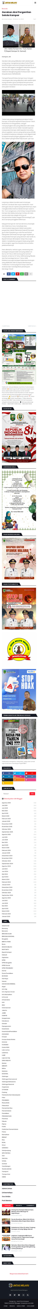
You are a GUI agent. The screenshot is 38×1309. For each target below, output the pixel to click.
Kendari (4, 1023)
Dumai (4, 971)
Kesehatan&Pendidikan (9, 1031)
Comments (30, 1205)
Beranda (5, 9)
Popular (8, 1205)
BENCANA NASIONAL (8, 936)
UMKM (4, 1177)
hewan (4, 981)
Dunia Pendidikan (7, 973)
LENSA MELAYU (6, 1060)
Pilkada (4, 1121)
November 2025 (19, 826)
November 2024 (19, 858)
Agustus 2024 (19, 866)
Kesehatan (5, 1029)
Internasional (6, 1008)
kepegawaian (6, 1026)
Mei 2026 (19, 811)
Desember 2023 (19, 887)
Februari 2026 (19, 819)
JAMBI (4, 1013)
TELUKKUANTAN (6, 1169)
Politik (4, 1127)
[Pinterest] (17, 273)
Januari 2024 (19, 885)
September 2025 (19, 832)
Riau (3, 1140)
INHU (3, 1005)
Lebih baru (6, 326)
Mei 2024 (19, 874)
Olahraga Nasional (8, 1084)
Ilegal (3, 986)
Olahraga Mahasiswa (9, 1082)
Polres (4, 1132)
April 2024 (19, 877)
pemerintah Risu (7, 1108)
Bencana (5, 931)
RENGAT (4, 1137)
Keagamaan (6, 1018)
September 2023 (19, 895)
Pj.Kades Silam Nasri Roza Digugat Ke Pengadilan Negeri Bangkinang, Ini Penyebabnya (23, 1246)
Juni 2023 (19, 903)
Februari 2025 (19, 850)
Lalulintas (5, 1053)
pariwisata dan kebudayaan (11, 1095)
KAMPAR (4, 1015)
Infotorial (5, 997)
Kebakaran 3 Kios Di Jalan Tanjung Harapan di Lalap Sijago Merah (23, 1228)
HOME (5, 1306)
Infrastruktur (6, 1000)
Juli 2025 (19, 837)
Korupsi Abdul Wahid (8, 1039)
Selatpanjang (6, 1150)
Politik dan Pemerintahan (10, 1129)
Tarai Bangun (6, 1166)
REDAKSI (12, 1306)
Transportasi (6, 1174)
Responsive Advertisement (19, 1274)
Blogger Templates (21, 1303)
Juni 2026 (19, 808)
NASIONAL (5, 1074)
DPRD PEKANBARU (7, 968)
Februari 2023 (19, 914)
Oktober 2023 (19, 893)
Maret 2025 (19, 848)
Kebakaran (5, 1021)
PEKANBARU (5, 1100)
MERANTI (4, 1066)
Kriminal (4, 1042)
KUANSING (5, 1045)
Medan (4, 1063)
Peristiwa (5, 1119)
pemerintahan (6, 1111)
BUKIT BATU (5, 949)
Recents (19, 1205)
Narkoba (4, 1071)
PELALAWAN (5, 1103)
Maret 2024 (19, 879)
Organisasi (5, 1087)
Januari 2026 (19, 821)
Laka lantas (6, 1050)
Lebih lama (31, 326)
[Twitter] (13, 273)
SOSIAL (4, 1161)
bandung (5, 928)
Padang (4, 1092)
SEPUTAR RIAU (6, 1153)
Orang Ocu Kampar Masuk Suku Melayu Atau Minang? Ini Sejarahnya (22, 1211)
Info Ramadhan (7, 994)
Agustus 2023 (19, 898)
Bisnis (3, 944)
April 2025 (19, 845)
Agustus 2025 (19, 834)
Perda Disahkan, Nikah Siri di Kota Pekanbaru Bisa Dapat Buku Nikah (23, 1220)
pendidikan (5, 1113)
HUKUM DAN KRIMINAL (8, 984)
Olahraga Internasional (9, 1079)
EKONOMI (5, 976)
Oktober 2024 (19, 861)
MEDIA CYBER (21, 1306)
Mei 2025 (19, 842)
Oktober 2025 (19, 829)
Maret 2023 (19, 911)
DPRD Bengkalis (7, 963)
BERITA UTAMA (6, 942)
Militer (4, 1068)
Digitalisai (5, 957)
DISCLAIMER (30, 1306)
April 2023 (19, 908)
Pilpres (4, 1124)
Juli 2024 (19, 869)
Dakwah (4, 955)
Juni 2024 (19, 871)
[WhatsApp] (22, 273)
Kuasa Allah (5, 1047)
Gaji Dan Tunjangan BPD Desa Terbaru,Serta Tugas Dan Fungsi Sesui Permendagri (22, 1237)
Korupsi (4, 1037)
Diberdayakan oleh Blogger (13, 798)
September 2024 (19, 863)
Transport (5, 1171)
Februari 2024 (19, 882)
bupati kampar (7, 952)
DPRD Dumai (6, 965)
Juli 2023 (19, 900)
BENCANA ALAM (6, 934)
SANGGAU (5, 1148)
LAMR (3, 1055)
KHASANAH (5, 1034)
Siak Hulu (5, 1158)
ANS (32, 1303)
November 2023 (19, 890)
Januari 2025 (19, 853)
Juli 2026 (19, 805)
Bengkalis (5, 939)
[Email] (26, 273)
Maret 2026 (19, 816)
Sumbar (4, 1164)
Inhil (3, 1002)
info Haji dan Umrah (8, 992)
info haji (4, 989)
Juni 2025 (19, 840)
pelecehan (5, 1105)
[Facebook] (9, 273)
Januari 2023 (19, 916)
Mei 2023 (19, 906)
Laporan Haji (6, 1058)
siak (3, 1156)
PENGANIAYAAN (6, 1116)
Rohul (3, 1145)
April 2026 (19, 813)
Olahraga (5, 1076)
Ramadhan (5, 1134)
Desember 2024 (19, 856)
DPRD (3, 960)
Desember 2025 (19, 824)
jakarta (4, 1010)
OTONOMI (5, 1090)
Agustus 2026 (19, 803)
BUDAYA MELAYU (7, 947)
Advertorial (5, 926)
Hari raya (5, 979)
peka (3, 1097)
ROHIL (4, 1142)
